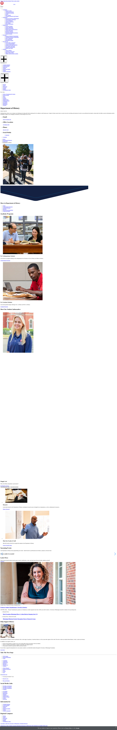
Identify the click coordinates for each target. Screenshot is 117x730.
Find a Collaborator (9, 38)
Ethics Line (45, 725)
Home (4, 139)
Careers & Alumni (6, 211)
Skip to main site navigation (5, 1)
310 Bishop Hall (6, 124)
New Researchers (8, 39)
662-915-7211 (5, 678)
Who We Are (5, 41)
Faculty (6, 14)
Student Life (5, 25)
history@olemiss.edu (7, 119)
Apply (4, 658)
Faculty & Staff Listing (7, 545)
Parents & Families (6, 69)
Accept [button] (77, 728)
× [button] (115, 727)
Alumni (4, 68)
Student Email (5, 99)
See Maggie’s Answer (4, 485)
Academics (5, 9)
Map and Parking (6, 680)
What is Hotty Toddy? (9, 52)
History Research (6, 509)
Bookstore (5, 699)
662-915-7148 (5, 129)
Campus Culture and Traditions (11, 44)
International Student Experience (11, 32)
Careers (4, 698)
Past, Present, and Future (10, 46)
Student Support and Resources (11, 29)
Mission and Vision (9, 48)
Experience (5, 102)
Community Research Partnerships (12, 37)
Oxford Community (7, 71)
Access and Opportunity (10, 43)
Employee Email (6, 100)
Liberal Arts (5, 141)
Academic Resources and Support (11, 16)
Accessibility (40, 725)
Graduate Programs (6, 207)
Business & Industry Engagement (11, 36)
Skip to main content (15, 1)
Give (14, 4)
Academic (5, 137)
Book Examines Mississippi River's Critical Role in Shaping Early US (20, 614)
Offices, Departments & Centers (9, 94)
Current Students (6, 66)
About (4, 205)
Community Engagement (10, 47)
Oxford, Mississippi (9, 27)
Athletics (4, 49)
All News (2, 561)
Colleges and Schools (9, 11)
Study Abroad (8, 15)
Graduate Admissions (9, 21)
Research (4, 35)
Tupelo (4, 85)
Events (4, 97)
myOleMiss (5, 101)
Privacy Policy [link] (68, 728)
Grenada (4, 87)
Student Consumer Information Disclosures (17, 725)
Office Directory (6, 668)
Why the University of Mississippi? (12, 18)
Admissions (5, 17)
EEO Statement (35, 725)
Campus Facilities (8, 33)
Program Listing (8, 10)
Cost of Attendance (9, 20)
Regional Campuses (9, 31)
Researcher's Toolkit (9, 40)
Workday (4, 105)
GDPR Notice (29, 725)
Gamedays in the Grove (10, 51)
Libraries (4, 98)
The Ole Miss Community (10, 42)
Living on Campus (9, 26)
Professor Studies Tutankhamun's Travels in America (13, 607)
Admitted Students (6, 64)
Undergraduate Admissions (10, 19)
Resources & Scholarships (8, 210)
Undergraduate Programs (8, 206)
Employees (5, 67)
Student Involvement (9, 28)
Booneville (5, 86)
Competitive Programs (9, 13)
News (4, 96)
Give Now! (2, 649)
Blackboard (5, 104)
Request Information (9, 24)
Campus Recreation (9, 30)
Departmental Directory (7, 140)
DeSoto (4, 84)
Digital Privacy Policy (4, 725)
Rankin (4, 88)
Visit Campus (8, 22)
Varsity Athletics (8, 50)
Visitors (4, 70)
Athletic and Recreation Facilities (11, 53)
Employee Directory (7, 669)
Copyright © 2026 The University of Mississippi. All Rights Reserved (14, 723)
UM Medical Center (7, 90)
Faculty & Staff (6, 95)
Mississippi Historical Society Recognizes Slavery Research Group (19, 619)
